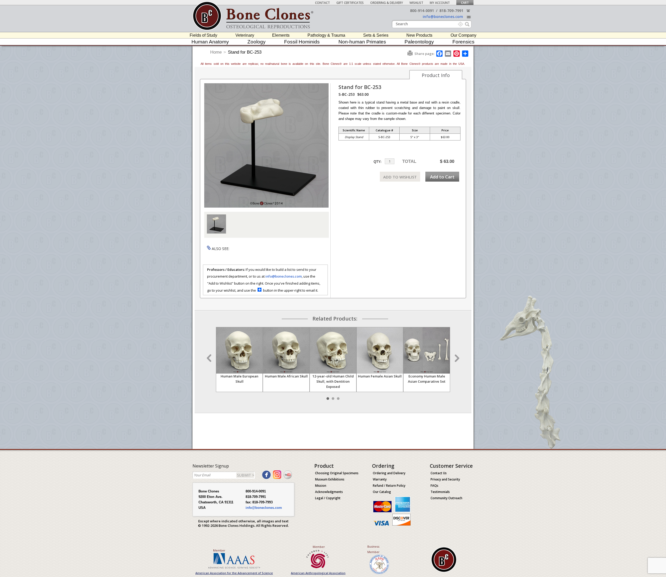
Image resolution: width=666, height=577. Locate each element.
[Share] (466, 53)
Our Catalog (382, 492)
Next (456, 358)
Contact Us (439, 473)
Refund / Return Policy (389, 485)
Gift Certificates (350, 3)
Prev (210, 358)
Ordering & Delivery (386, 3)
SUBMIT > (245, 475)
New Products (419, 35)
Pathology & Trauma (326, 35)
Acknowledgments (329, 492)
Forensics (463, 41)
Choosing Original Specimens (336, 473)
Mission (320, 485)
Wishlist (416, 3)
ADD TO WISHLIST (400, 176)
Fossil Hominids (302, 41)
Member (219, 550)
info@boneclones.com (443, 16)
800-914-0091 (422, 10)
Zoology (256, 41)
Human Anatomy (210, 41)
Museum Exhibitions (329, 479)
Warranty (380, 479)
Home (216, 52)
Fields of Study (203, 35)
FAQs (434, 485)
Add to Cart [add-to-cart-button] (442, 177)
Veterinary (244, 35)
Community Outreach (446, 498)
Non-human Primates (362, 41)
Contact (322, 3)
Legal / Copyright (328, 498)
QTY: (377, 162)
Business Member (373, 549)
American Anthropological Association (318, 573)
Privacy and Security (445, 479)
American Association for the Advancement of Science (234, 573)
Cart (465, 3)
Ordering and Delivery (389, 473)
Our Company (463, 35)
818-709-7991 (451, 10)
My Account (440, 3)
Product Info (436, 75)
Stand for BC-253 (244, 52)
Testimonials (440, 492)
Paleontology (419, 41)
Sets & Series (375, 35)
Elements (281, 35)
